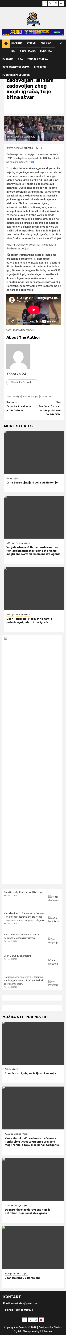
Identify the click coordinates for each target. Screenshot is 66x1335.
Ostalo (9, 478)
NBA (20, 59)
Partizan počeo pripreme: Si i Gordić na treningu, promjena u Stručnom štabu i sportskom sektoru (23, 980)
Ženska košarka (37, 59)
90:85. (32, 162)
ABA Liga (46, 43)
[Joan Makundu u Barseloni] (54, 964)
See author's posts (21, 382)
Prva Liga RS (28, 51)
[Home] (6, 43)
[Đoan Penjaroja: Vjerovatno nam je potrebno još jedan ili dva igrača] (34, 588)
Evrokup (7, 59)
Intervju (40, 67)
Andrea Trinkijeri (30, 396)
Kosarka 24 (16, 374)
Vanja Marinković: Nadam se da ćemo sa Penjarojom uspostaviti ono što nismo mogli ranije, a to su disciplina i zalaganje (33, 551)
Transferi (17, 1273)
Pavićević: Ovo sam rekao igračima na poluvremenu (50, 408)
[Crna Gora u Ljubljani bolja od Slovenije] (34, 452)
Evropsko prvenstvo (16, 75)
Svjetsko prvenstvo (15, 67)
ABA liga (17, 396)
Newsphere (29, 1331)
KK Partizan (45, 396)
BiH (13, 51)
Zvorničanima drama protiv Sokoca (18, 406)
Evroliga (46, 51)
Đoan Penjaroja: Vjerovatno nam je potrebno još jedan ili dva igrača (29, 620)
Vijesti (31, 43)
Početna (16, 43)
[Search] (61, 43)
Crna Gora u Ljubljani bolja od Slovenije (32, 482)
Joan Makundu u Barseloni (17, 956)
